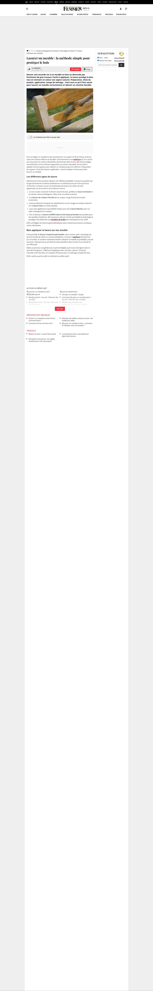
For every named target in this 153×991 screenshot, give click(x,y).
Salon (43, 14)
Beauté (36, 2)
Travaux (79, 51)
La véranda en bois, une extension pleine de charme (75, 335)
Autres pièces (82, 14)
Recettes (50, 2)
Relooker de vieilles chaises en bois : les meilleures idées (77, 319)
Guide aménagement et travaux (48, 51)
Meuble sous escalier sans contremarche (72, 303)
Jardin (61, 2)
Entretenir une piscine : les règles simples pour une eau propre (42, 340)
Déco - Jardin (103, 58)
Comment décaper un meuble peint (76, 297)
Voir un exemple (119, 58)
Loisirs (104, 2)
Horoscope (113, 2)
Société (93, 2)
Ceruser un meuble (69, 294)
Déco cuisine (32, 14)
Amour (67, 2)
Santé (87, 2)
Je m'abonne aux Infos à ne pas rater (47, 137)
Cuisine (43, 2)
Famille (81, 2)
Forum (125, 2)
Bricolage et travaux (68, 51)
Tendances (96, 14)
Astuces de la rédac (105, 60)
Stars (99, 2)
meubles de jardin (58, 219)
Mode (31, 2)
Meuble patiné (34, 297)
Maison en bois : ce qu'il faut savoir (42, 334)
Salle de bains (67, 14)
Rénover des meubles (35, 53)
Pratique (109, 14)
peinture (77, 159)
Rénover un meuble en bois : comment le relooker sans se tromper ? (77, 324)
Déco (56, 2)
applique (76, 237)
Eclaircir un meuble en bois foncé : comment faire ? (42, 319)
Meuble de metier (35, 302)
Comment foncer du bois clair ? (41, 323)
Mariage (74, 2)
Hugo (120, 2)
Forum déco (121, 14)
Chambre (53, 14)
